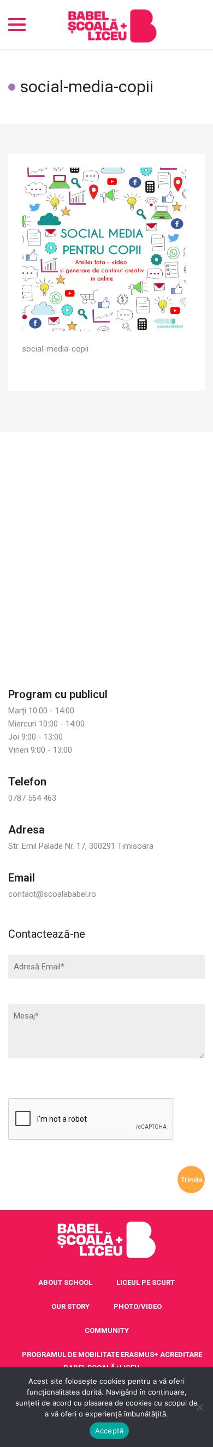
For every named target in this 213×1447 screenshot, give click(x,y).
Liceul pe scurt (145, 1282)
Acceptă (109, 1430)
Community (107, 1330)
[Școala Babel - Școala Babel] (112, 24)
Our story (70, 1306)
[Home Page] (106, 1240)
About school (65, 1282)
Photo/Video (138, 1306)
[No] (199, 1407)
